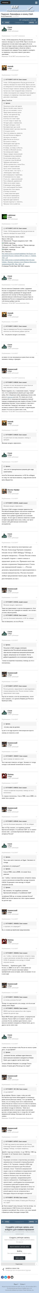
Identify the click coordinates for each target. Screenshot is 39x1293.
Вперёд (31, 22)
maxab (21, 503)
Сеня (20, 79)
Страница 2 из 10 (19, 22)
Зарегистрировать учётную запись (19, 1246)
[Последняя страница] (36, 22)
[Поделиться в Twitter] (5, 1277)
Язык (15, 1284)
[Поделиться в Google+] (8, 1277)
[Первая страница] (3, 22)
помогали (10, 397)
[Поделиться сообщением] (36, 36)
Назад (7, 22)
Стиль (22, 1284)
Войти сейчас (19, 1258)
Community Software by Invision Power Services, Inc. (19, 1290)
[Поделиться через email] (12, 1277)
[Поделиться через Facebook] (2, 1277)
